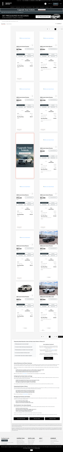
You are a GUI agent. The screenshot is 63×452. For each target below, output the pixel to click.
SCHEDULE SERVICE (31, 442)
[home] (48, 3)
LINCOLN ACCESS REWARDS (54, 441)
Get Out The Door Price (53, 150)
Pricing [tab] (27, 59)
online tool (53, 349)
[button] (32, 45)
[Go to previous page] (49, 29)
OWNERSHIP (53, 438)
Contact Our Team (52, 418)
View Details (29, 54)
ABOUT (40, 438)
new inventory (25, 373)
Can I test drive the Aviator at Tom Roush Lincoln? (22, 352)
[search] (51, 3)
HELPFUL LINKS (31, 438)
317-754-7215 (32, 0)
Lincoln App (52, 442)
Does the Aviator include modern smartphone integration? (23, 355)
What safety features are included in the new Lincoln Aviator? (24, 349)
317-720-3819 (26, 0)
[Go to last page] (62, 29)
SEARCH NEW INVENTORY (20, 442)
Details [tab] (22, 59)
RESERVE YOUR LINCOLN (20, 441)
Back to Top (60, 336)
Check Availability (21, 56)
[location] (39, 0)
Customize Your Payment (20, 54)
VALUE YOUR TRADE (31, 441)
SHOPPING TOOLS (21, 438)
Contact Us (48, 358)
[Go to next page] (60, 29)
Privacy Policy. (37, 448)
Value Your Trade (29, 56)
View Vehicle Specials (21, 418)
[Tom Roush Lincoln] (9, 3)
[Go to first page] (47, 29)
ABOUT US (40, 441)
